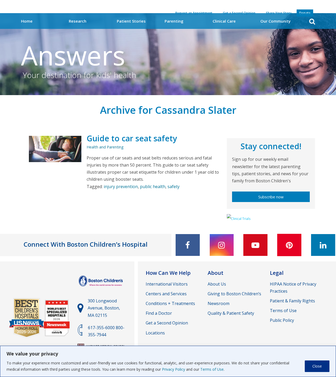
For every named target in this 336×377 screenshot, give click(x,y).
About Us (217, 284)
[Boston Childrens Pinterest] (289, 245)
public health (152, 186)
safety (173, 186)
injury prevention (121, 186)
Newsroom (218, 303)
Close (317, 366)
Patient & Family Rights (292, 301)
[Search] (312, 21)
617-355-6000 (101, 327)
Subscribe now (271, 196)
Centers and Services (166, 294)
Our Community (275, 21)
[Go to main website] (101, 288)
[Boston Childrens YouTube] (255, 245)
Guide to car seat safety (132, 138)
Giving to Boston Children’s (234, 294)
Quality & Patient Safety (231, 313)
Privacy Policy (173, 369)
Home (27, 21)
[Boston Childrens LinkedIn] (323, 245)
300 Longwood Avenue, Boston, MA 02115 (104, 308)
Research (77, 21)
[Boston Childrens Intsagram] (221, 245)
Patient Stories (131, 21)
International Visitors (167, 284)
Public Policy (282, 320)
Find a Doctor (159, 313)
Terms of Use (212, 369)
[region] (168, 361)
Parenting (174, 21)
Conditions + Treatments (170, 303)
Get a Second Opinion (167, 323)
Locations (155, 333)
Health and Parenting (105, 146)
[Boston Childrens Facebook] (188, 245)
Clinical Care (224, 21)
